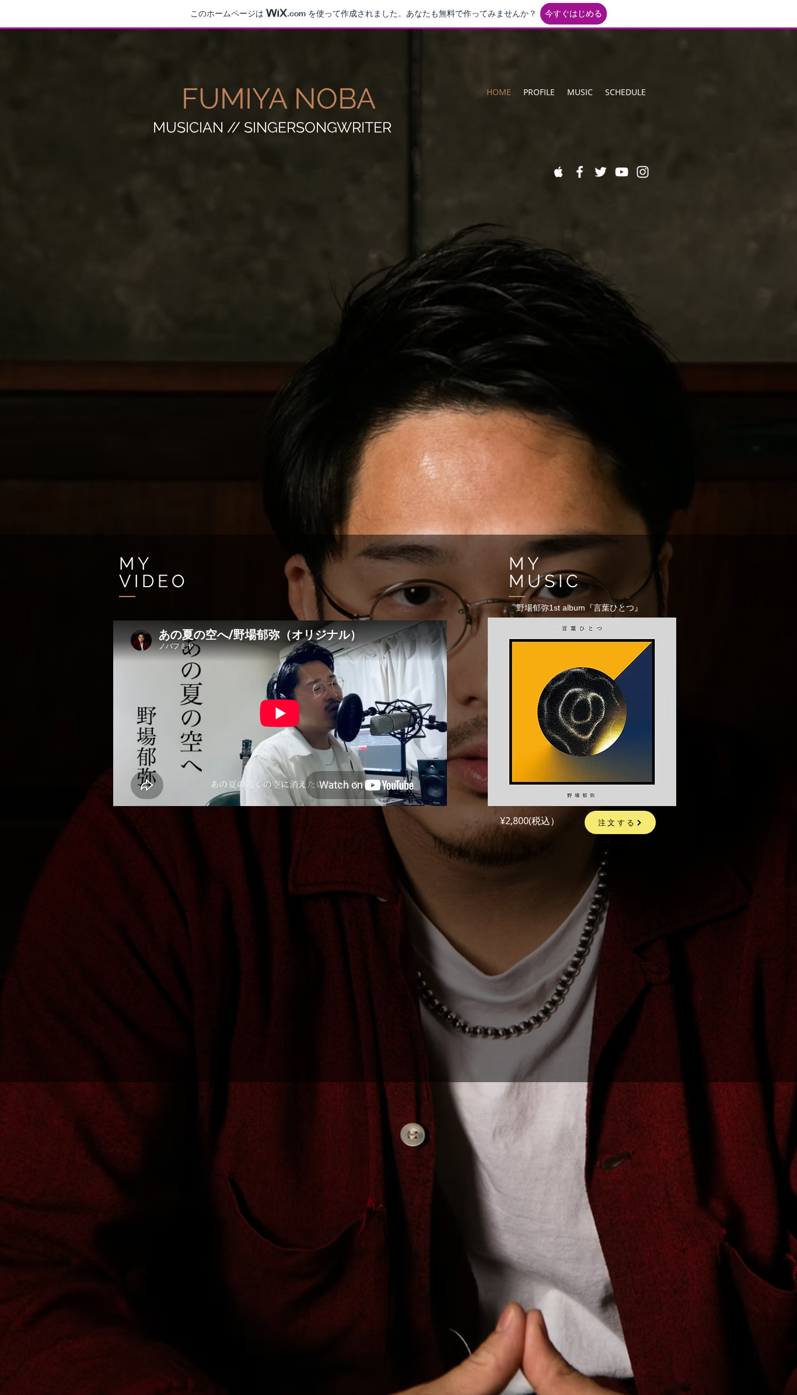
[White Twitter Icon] (601, 172)
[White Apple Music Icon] (559, 172)
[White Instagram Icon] (643, 172)
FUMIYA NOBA (264, 98)
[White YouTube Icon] (622, 172)
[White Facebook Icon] (580, 172)
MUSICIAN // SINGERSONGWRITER (272, 127)
